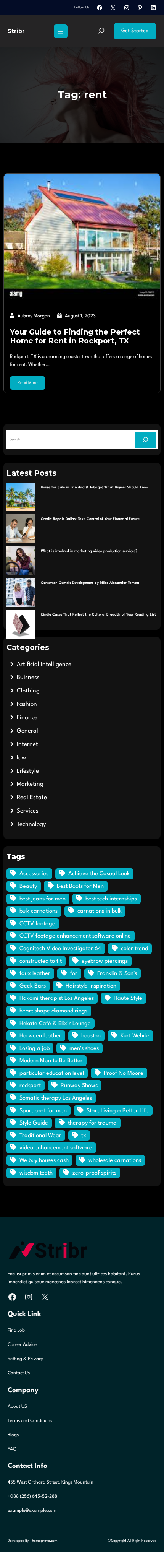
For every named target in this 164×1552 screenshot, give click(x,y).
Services (28, 811)
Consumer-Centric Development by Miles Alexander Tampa (90, 583)
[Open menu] (61, 31)
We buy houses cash (44, 1161)
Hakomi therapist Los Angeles (56, 998)
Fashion (27, 704)
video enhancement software (55, 1148)
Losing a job (34, 1048)
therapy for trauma (92, 1123)
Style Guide (33, 1123)
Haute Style (128, 998)
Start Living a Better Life (118, 1111)
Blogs (13, 1435)
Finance (27, 718)
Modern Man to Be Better (51, 1061)
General (27, 731)
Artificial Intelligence (44, 664)
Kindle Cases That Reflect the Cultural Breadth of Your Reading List (98, 614)
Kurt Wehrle (135, 1036)
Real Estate (32, 798)
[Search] (145, 440)
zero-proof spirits (94, 1173)
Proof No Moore (123, 1073)
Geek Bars (32, 986)
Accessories (33, 874)
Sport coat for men (43, 1111)
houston (91, 1036)
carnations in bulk (99, 911)
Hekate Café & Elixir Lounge (55, 1024)
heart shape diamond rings (53, 1011)
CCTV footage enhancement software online (75, 936)
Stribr (16, 31)
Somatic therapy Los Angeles (55, 1098)
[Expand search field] (101, 31)
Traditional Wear (40, 1136)
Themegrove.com (44, 1540)
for (73, 974)
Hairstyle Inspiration (91, 986)
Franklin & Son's (117, 974)
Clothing (28, 691)
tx (83, 1136)
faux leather (34, 974)
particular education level (51, 1073)
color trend (134, 949)
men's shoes (84, 1048)
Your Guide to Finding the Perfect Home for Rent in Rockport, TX (75, 336)
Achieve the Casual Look (99, 874)
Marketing (30, 784)
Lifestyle (28, 771)
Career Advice (22, 1344)
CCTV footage (37, 924)
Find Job (16, 1330)
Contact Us (19, 1373)
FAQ (12, 1449)
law (21, 758)
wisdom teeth (36, 1173)
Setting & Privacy (25, 1359)
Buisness (28, 677)
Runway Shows (79, 1086)
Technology (31, 824)
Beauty (28, 886)
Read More (28, 383)
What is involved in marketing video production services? (89, 551)
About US (17, 1406)
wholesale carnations (114, 1161)
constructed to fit (40, 961)
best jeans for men (42, 899)
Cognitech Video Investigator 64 (60, 949)
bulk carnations (38, 911)
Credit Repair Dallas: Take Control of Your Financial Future (90, 519)
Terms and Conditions (30, 1421)
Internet (27, 744)
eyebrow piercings (105, 961)
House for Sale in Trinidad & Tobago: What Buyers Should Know (94, 487)
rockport (30, 1086)
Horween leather (40, 1036)
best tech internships (111, 899)
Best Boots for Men (80, 886)
